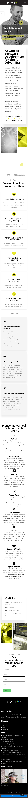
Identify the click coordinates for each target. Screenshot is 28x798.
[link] (2, 14)
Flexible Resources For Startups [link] (10, 750)
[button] (12, 42)
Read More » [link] (24, 717)
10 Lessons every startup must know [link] (12, 752)
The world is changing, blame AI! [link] (10, 745)
